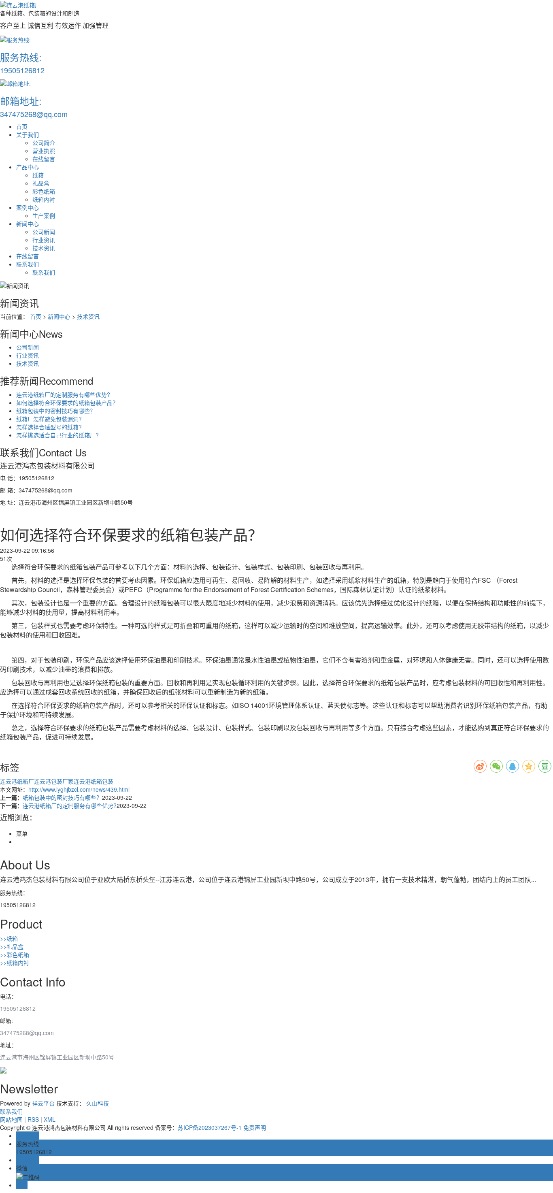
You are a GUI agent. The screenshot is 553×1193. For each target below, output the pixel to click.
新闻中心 (27, 223)
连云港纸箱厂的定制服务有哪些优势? (63, 394)
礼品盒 (40, 183)
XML (49, 1119)
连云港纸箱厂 (17, 781)
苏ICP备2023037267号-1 (210, 1127)
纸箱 (38, 175)
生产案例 (43, 215)
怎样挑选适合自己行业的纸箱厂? (57, 435)
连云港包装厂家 (54, 781)
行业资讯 (43, 240)
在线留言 (43, 159)
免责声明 (254, 1127)
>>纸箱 (9, 938)
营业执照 (43, 151)
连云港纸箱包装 (93, 781)
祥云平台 (43, 1103)
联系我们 (27, 264)
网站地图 (11, 1119)
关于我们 (27, 134)
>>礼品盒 (11, 946)
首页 (22, 126)
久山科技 (97, 1103)
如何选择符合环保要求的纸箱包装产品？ (67, 402)
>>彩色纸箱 (14, 954)
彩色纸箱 (43, 191)
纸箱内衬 (43, 199)
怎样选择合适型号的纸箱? (49, 427)
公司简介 (43, 142)
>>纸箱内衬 (14, 963)
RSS (33, 1119)
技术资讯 (43, 248)
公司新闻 (43, 232)
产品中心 (27, 167)
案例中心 (27, 207)
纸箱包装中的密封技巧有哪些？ (56, 411)
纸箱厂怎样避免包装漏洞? (49, 419)
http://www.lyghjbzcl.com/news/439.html (79, 789)
